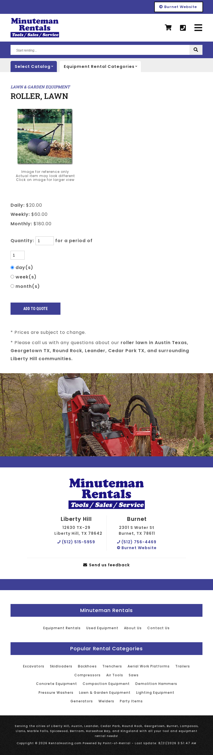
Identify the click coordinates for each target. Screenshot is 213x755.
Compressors (87, 675)
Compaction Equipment (106, 683)
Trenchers (112, 666)
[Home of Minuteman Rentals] (107, 494)
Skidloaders (61, 666)
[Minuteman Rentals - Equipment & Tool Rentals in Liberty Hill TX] (35, 27)
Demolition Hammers (156, 683)
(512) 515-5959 (78, 542)
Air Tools (114, 675)
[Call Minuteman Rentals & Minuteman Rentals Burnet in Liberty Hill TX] (183, 27)
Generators (81, 701)
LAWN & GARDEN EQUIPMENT (40, 86)
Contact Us (158, 628)
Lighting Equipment (155, 692)
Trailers (182, 666)
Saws (134, 675)
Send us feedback (109, 565)
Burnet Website (180, 6)
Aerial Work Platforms (149, 666)
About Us (133, 628)
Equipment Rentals (62, 628)
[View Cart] (168, 28)
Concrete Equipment (56, 683)
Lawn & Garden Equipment (105, 692)
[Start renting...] (195, 50)
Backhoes (87, 666)
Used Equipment (102, 628)
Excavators (33, 666)
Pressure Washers (56, 692)
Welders (106, 701)
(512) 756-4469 (138, 542)
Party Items (131, 701)
